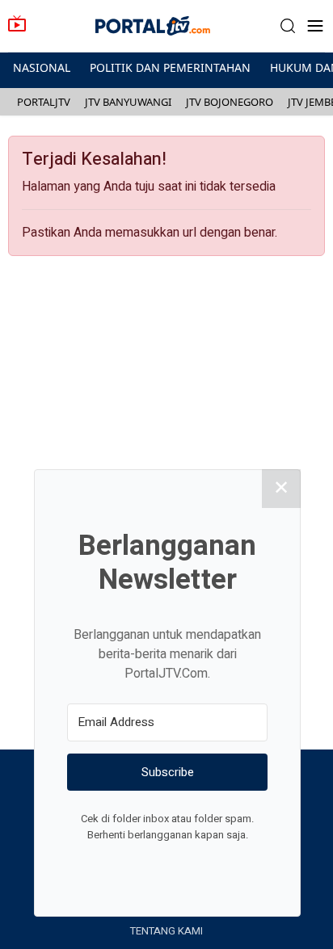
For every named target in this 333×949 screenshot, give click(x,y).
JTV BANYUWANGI (128, 101)
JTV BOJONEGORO (229, 101)
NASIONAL (41, 67)
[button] (288, 26)
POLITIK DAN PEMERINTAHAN (170, 67)
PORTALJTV (43, 101)
